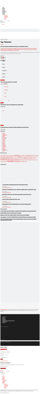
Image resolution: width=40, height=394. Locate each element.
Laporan (3, 140)
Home (1, 39)
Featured (3, 135)
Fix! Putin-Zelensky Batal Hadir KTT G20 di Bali (8, 82)
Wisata (5, 17)
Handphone (37, 155)
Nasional (3, 10)
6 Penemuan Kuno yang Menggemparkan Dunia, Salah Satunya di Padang (15, 184)
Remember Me (4, 357)
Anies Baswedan (3, 155)
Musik (3, 142)
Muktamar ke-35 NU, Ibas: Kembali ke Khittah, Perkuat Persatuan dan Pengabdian (14, 215)
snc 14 (2, 56)
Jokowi (19, 156)
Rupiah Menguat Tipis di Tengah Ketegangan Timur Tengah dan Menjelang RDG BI (16, 204)
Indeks (5, 18)
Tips (21, 161)
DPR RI (23, 155)
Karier (3, 317)
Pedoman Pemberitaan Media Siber (8, 320)
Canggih (16, 155)
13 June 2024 (2, 106)
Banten (11, 155)
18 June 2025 (2, 129)
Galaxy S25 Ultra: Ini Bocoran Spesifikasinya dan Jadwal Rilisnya (11, 104)
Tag (3, 39)
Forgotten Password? (4, 360)
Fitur (28, 155)
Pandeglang (22, 158)
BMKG (13, 155)
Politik (3, 7)
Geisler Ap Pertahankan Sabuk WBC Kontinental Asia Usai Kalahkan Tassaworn (14, 46)
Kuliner (3, 139)
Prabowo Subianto (14, 159)
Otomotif (3, 13)
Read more (2, 55)
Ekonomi (3, 134)
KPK (8, 158)
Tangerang (17, 161)
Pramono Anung (22, 159)
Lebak (11, 158)
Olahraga (3, 8)
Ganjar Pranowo (33, 155)
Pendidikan (4, 146)
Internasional (6, 16)
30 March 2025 (3, 57)
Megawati (17, 158)
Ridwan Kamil (36, 159)
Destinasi (20, 155)
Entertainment (4, 11)
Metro (19, 158)
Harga (1, 156)
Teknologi (3, 12)
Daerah (3, 9)
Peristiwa (4, 147)
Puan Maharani (28, 159)
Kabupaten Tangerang (25, 156)
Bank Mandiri (8, 155)
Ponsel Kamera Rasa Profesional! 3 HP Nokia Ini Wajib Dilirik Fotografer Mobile (14, 127)
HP (11, 156)
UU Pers (3, 322)
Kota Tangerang (3, 158)
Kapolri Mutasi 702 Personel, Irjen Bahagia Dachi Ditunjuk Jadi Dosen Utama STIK (16, 194)
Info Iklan (4, 319)
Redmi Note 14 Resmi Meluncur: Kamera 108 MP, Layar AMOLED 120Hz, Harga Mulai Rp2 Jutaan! (19, 189)
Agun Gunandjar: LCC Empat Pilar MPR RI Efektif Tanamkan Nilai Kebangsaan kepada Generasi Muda (18, 217)
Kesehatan (4, 138)
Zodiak (26, 161)
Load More (2, 58)
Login (3, 24)
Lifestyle (5, 15)
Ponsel (2, 159)
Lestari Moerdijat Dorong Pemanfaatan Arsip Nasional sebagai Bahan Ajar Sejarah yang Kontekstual (18, 211)
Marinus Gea (14, 158)
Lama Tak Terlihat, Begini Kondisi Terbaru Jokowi (11, 199)
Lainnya (3, 14)
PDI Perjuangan (29, 158)
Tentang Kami (4, 321)
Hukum (3, 136)
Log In (1, 370)
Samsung (1, 161)
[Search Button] (8, 371)
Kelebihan (31, 156)
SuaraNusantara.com (3, 309)
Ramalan (32, 159)
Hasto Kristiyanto (6, 156)
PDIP (25, 158)
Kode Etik (4, 318)
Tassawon (6, 39)
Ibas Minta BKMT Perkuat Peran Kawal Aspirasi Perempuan (10, 213)
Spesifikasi (10, 161)
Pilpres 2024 (34, 158)
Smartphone (5, 161)
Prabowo (6, 159)
